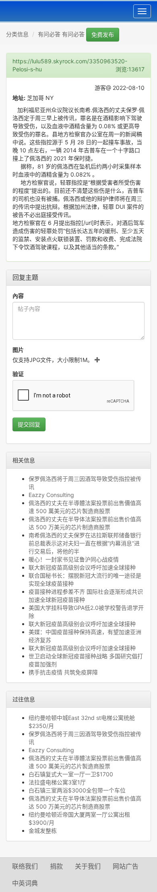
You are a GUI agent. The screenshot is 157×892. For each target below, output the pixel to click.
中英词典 (25, 883)
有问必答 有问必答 (61, 34)
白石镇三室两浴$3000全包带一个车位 (77, 790)
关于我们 (88, 866)
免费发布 (102, 34)
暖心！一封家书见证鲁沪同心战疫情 (74, 559)
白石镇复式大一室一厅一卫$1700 (71, 774)
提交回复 (29, 424)
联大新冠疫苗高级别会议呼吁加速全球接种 (82, 567)
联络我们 (25, 866)
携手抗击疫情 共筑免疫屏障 (63, 672)
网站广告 (125, 866)
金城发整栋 (43, 830)
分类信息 (17, 34)
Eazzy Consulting (51, 494)
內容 (18, 295)
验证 (18, 373)
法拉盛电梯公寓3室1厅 (57, 782)
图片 (18, 349)
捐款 (56, 866)
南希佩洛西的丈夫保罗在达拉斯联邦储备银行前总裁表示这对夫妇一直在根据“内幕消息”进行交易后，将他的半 (85, 543)
